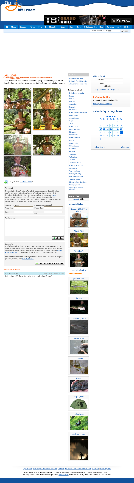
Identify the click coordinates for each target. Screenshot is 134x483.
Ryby (18, 77)
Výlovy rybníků (74, 185)
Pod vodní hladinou (76, 177)
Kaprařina (72, 107)
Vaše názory (73, 157)
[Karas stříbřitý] (47, 130)
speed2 (12, 77)
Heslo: (6, 212)
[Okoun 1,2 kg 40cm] (18, 176)
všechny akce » (99, 147)
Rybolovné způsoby (76, 93)
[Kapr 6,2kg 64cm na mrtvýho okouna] (18, 155)
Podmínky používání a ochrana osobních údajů (74, 468)
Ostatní (72, 152)
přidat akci (125, 147)
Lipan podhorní (74, 129)
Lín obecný (73, 132)
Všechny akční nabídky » (102, 104)
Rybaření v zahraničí (76, 165)
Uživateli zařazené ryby (78, 113)
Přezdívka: (6, 208)
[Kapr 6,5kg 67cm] (18, 134)
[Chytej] (15, 9)
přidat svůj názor (26, 182)
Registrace (115, 89)
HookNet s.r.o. (64, 475)
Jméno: (101, 80)
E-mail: (35, 212)
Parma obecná (74, 138)
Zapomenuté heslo (102, 89)
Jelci (71, 124)
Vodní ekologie (74, 171)
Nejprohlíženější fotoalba (78, 81)
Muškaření (73, 110)
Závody (72, 160)
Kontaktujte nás (105, 468)
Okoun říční (73, 135)
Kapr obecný (73, 126)
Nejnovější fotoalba (76, 78)
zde (54, 195)
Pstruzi (71, 140)
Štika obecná (74, 146)
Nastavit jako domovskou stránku (45, 468)
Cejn (71, 121)
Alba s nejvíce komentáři (78, 84)
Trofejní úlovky (74, 179)
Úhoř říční (72, 149)
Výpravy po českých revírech (76, 188)
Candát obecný (74, 118)
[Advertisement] (67, 51)
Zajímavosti (73, 168)
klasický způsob (28, 259)
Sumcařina (73, 104)
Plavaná (72, 101)
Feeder (71, 96)
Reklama (95, 468)
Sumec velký (73, 143)
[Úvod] (6, 27)
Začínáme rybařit (75, 163)
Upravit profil (27, 468)
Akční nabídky (101, 97)
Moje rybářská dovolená (77, 182)
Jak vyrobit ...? (74, 154)
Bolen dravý (73, 115)
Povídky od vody (75, 174)
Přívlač (71, 99)
